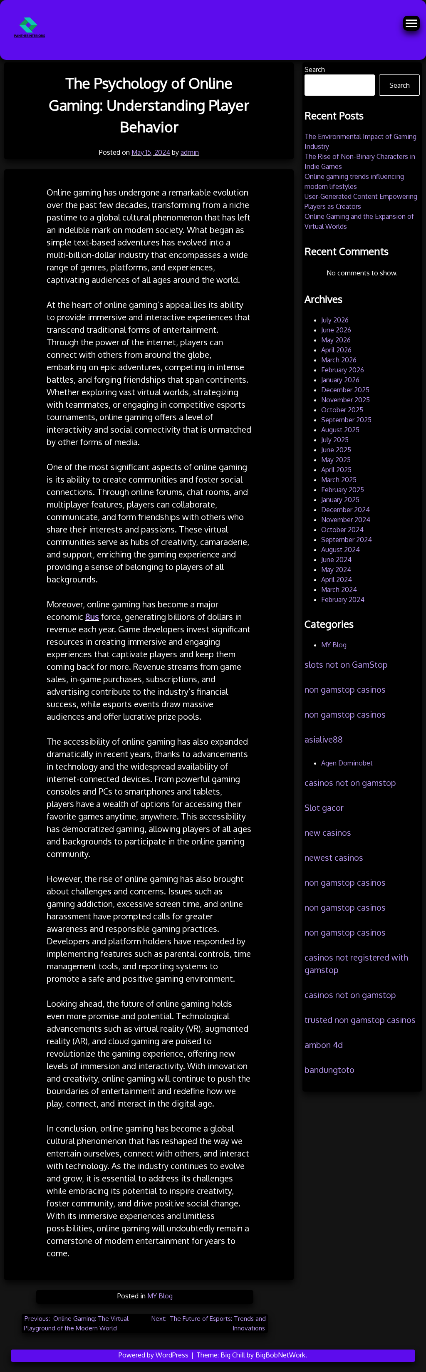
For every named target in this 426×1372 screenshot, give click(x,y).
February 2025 (342, 489)
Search (315, 69)
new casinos (328, 832)
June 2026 (336, 330)
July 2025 (335, 440)
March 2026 (339, 360)
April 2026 (336, 350)
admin (190, 152)
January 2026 (340, 380)
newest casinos (334, 857)
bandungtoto (329, 1069)
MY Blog (160, 1296)
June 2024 (336, 559)
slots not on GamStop (346, 664)
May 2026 (336, 340)
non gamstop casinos (345, 689)
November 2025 (345, 400)
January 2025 (340, 499)
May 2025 (336, 460)
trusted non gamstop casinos (360, 1019)
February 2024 (342, 599)
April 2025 (336, 470)
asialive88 (324, 739)
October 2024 (342, 529)
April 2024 (336, 579)
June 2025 (336, 450)
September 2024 (346, 539)
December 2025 (345, 390)
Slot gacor (324, 807)
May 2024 (336, 569)
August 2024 (340, 549)
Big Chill (232, 1355)
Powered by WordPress (154, 1355)
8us (92, 616)
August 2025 (340, 430)
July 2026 (335, 320)
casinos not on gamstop (350, 782)
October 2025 (342, 410)
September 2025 (346, 420)
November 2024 (345, 519)
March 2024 (339, 589)
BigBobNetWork (280, 1355)
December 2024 (345, 509)
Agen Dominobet (347, 763)
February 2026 (342, 370)
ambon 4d (324, 1044)
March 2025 (339, 479)
